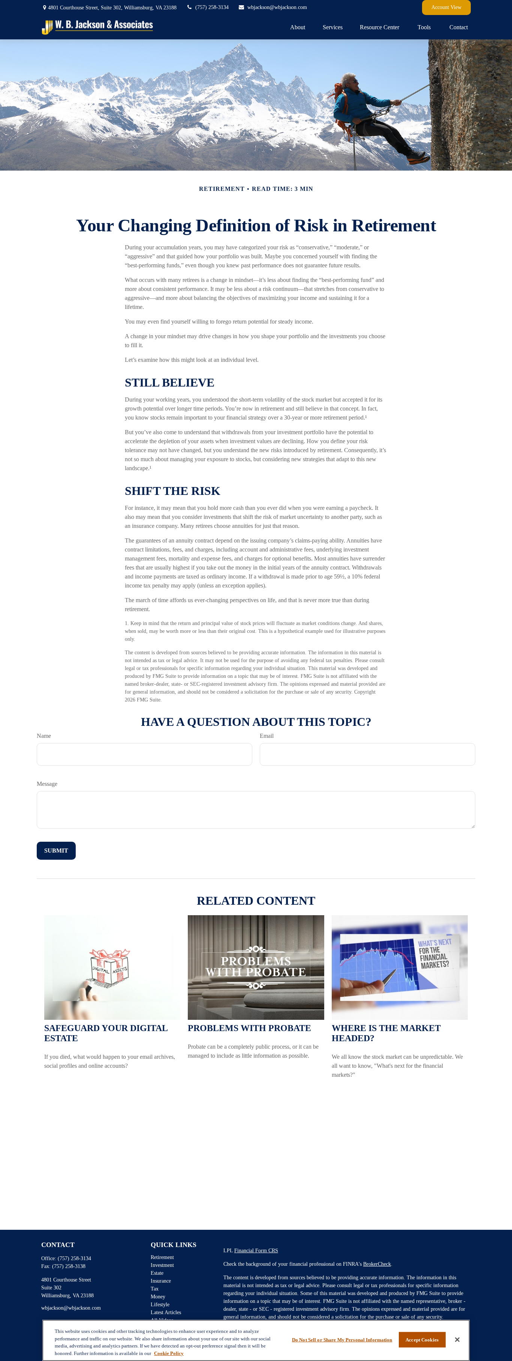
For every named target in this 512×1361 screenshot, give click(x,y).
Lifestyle (160, 1304)
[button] (297, 27)
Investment (162, 1265)
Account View (446, 7)
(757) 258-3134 (212, 7)
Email (267, 736)
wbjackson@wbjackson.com (277, 7)
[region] (256, 1340)
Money (158, 1297)
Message (47, 784)
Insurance (161, 1281)
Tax (155, 1289)
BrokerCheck (377, 1264)
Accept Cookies (422, 1340)
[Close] (457, 1339)
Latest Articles (166, 1312)
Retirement (162, 1257)
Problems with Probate (249, 1028)
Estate (157, 1273)
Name (44, 736)
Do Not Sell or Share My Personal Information (342, 1340)
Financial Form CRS (256, 1250)
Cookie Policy (169, 1353)
